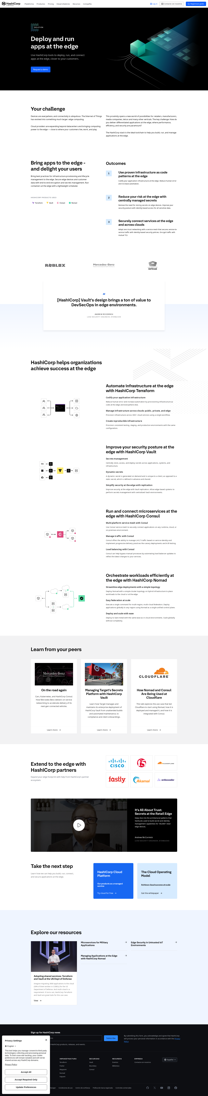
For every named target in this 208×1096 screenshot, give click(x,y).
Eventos (115, 1062)
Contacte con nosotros (142, 1062)
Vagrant (62, 1076)
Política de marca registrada (103, 1088)
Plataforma (29, 4)
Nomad (62, 1073)
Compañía (87, 4)
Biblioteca (115, 1066)
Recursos (76, 4)
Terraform (63, 1062)
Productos (41, 4)
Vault (91, 1062)
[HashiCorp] (11, 4)
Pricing (51, 4)
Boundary (92, 1066)
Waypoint (63, 1069)
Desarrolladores (63, 4)
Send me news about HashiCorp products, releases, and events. (59, 1044)
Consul (91, 1069)
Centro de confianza (82, 1088)
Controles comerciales (123, 1088)
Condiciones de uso (66, 1088)
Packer (62, 1066)
